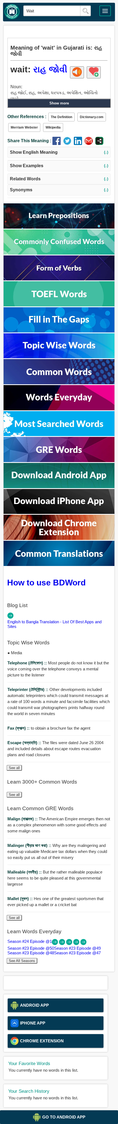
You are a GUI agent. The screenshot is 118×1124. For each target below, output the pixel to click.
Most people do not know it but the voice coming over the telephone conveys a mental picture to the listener (58, 669)
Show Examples (59, 165)
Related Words (59, 179)
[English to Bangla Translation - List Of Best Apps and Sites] (10, 617)
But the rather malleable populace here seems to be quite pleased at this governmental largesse (54, 878)
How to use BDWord (46, 582)
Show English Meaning (59, 152)
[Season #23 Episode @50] (62, 943)
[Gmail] (90, 143)
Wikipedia (53, 127)
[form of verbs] (59, 279)
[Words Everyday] (59, 408)
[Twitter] (68, 143)
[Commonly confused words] (59, 253)
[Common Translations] (59, 564)
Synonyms (59, 189)
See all (14, 768)
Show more (59, 103)
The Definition (61, 117)
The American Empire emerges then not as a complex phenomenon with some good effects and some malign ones (58, 824)
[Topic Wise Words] (59, 356)
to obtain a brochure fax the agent (48, 728)
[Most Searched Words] (59, 434)
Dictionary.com (91, 117)
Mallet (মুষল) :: (20, 898)
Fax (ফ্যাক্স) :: (19, 728)
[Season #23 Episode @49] (69, 943)
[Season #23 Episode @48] (76, 943)
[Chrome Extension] (59, 538)
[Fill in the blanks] (59, 331)
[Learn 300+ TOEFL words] (59, 305)
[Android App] (59, 486)
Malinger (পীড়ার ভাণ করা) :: (29, 845)
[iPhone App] (59, 512)
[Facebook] (57, 143)
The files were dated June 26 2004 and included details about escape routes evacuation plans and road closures (55, 748)
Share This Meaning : (29, 140)
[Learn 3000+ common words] (59, 382)
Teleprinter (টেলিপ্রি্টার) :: (28, 689)
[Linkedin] (79, 143)
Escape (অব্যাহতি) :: (24, 742)
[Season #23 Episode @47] (83, 943)
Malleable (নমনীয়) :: (25, 872)
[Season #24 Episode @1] (55, 943)
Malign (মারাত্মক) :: (23, 818)
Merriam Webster (24, 127)
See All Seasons (22, 961)
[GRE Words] (59, 460)
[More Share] (99, 143)
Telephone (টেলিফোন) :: (27, 663)
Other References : (26, 116)
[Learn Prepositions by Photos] (59, 227)
